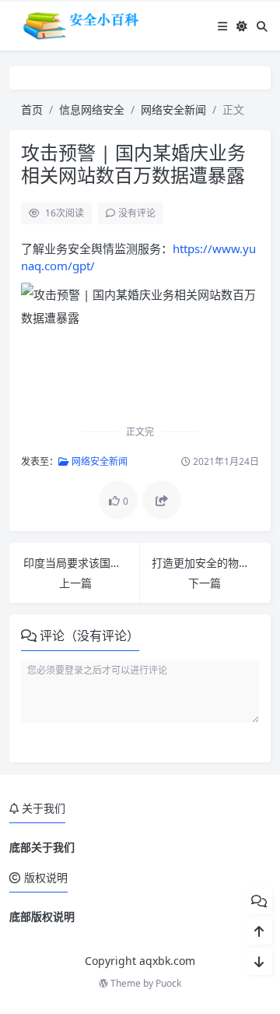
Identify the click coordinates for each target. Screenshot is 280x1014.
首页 (32, 109)
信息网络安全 (91, 109)
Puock (168, 983)
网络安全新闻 (173, 109)
